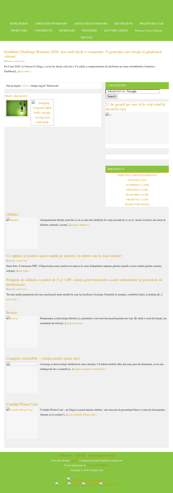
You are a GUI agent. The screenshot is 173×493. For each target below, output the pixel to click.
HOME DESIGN (19, 23)
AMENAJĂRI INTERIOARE (51, 23)
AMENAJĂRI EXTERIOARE (90, 23)
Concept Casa (86, 9)
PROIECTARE (19, 30)
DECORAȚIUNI (123, 23)
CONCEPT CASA (137, 180)
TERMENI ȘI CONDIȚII (101, 455)
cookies (74, 460)
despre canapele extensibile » (90, 369)
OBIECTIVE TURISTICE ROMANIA (137, 175)
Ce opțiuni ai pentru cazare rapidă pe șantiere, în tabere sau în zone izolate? (64, 255)
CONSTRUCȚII (43, 30)
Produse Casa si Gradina (148, 30)
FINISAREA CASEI (137, 189)
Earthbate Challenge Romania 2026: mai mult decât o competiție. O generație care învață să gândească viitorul (83, 54)
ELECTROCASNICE (116, 30)
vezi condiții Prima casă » (82, 414)
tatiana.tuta (19, 60)
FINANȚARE (89, 30)
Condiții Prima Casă (21, 403)
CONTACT (81, 455)
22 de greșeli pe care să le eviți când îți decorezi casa (135, 106)
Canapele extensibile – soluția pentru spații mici (43, 358)
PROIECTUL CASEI (137, 199)
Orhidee (12, 214)
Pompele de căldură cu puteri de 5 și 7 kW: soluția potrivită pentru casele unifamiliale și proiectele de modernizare (84, 282)
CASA (25, 85)
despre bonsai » (75, 323)
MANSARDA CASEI (137, 194)
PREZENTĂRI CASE (151, 23)
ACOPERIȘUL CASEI (137, 184)
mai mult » (25, 71)
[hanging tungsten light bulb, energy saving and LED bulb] (16, 108)
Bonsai (11, 312)
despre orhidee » (80, 225)
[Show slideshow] (15, 96)
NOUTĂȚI (86, 37)
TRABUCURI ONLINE (137, 204)
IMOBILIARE (67, 30)
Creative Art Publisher (97, 465)
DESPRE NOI (66, 455)
